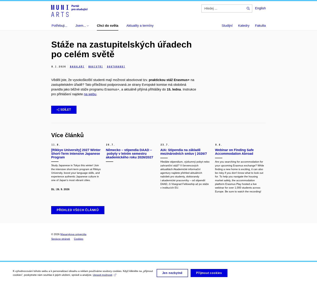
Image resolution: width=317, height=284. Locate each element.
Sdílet (65, 109)
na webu (90, 94)
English (260, 8)
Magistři (95, 66)
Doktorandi (116, 66)
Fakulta (260, 25)
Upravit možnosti (102, 274)
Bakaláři (77, 66)
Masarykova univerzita (73, 234)
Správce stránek (60, 238)
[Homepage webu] (69, 10)
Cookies (78, 238)
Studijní (227, 25)
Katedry (243, 25)
